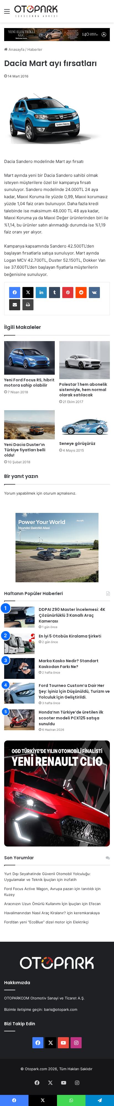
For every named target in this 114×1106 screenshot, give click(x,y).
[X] (27, 292)
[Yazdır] (27, 304)
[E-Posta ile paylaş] (14, 304)
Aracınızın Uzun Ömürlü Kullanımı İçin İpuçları (42, 903)
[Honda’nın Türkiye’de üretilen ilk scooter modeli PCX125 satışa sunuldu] (19, 719)
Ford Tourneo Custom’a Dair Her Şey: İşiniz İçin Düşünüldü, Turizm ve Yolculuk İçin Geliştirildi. (74, 691)
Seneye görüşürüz (77, 443)
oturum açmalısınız (59, 493)
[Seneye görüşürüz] (84, 424)
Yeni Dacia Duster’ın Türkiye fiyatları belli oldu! (24, 450)
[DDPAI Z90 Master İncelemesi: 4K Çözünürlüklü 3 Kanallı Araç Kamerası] (19, 617)
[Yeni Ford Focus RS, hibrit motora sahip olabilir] (29, 358)
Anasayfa (15, 49)
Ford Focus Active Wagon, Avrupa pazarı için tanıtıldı (49, 888)
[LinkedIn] (41, 292)
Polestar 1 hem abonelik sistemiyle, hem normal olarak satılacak (83, 390)
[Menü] (7, 13)
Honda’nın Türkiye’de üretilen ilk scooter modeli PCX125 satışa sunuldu (71, 718)
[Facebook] (14, 292)
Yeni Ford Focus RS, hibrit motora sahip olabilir (29, 382)
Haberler (34, 49)
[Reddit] (81, 292)
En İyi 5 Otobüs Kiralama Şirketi (70, 636)
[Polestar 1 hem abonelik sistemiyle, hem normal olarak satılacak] (84, 360)
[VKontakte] (94, 292)
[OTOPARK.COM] (36, 11)
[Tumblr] (54, 292)
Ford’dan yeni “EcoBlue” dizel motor (34, 922)
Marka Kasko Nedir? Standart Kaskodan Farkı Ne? (69, 663)
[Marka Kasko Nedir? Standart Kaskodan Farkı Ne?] (19, 668)
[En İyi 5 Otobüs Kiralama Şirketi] (19, 643)
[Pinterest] (67, 292)
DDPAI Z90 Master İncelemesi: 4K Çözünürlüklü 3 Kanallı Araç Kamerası (72, 615)
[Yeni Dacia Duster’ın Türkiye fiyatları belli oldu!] (29, 424)
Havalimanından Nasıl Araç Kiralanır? (35, 913)
